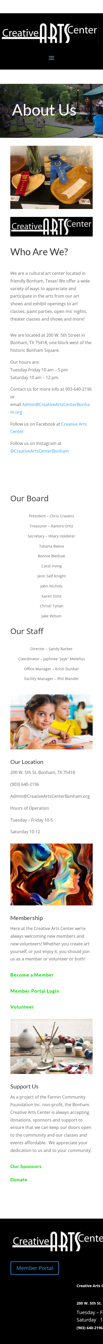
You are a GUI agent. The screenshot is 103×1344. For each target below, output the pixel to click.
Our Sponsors (26, 1166)
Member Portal (34, 1268)
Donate (18, 1179)
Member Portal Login (34, 991)
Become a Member (32, 975)
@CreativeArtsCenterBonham (39, 451)
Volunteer (22, 1007)
